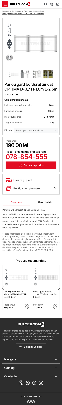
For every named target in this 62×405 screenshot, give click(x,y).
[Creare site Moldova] (31, 401)
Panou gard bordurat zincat (34, 11)
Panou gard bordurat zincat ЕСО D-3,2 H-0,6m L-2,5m (45, 294)
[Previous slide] (5, 74)
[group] (31, 44)
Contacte (10, 376)
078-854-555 (26, 157)
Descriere (16, 202)
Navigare (10, 359)
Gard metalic (16, 11)
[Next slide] (56, 74)
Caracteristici (45, 202)
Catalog (9, 368)
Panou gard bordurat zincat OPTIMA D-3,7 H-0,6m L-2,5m (15, 294)
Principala (5, 11)
